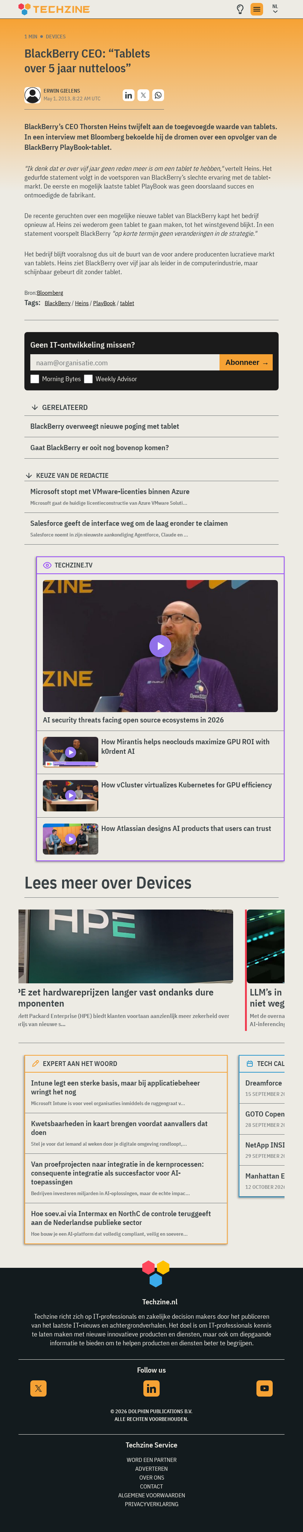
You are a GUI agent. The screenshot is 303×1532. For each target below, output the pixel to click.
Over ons (151, 1477)
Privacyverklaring (151, 1504)
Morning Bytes (61, 379)
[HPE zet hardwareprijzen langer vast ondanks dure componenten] (119, 946)
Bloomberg (50, 292)
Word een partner (152, 1459)
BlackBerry (58, 303)
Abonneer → (247, 362)
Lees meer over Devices (108, 882)
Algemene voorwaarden (151, 1495)
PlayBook (104, 303)
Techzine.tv (74, 565)
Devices (56, 36)
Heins (82, 303)
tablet (127, 303)
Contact (151, 1486)
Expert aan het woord (80, 1063)
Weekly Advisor (116, 379)
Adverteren (151, 1468)
